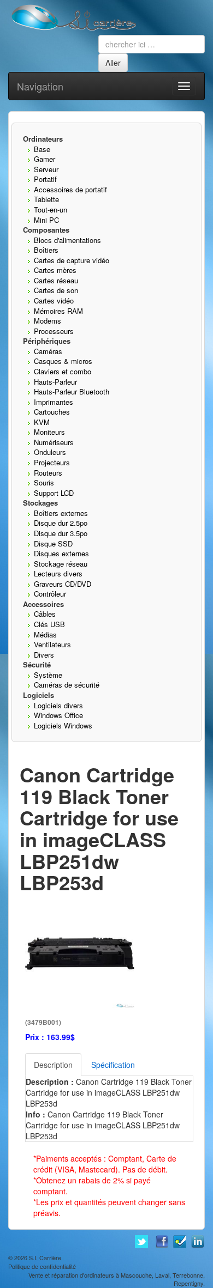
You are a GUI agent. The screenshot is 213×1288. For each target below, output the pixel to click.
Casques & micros (63, 361)
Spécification (113, 1064)
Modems (47, 320)
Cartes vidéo (54, 300)
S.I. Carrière (45, 1257)
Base (42, 149)
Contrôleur (50, 593)
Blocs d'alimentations (67, 240)
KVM (42, 422)
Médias (45, 634)
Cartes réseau (56, 280)
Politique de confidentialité (42, 1266)
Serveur (46, 169)
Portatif (45, 179)
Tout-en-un (50, 209)
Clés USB (49, 624)
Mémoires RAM (58, 311)
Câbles (45, 614)
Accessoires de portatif (70, 189)
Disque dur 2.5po (60, 523)
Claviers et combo (62, 371)
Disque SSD (53, 543)
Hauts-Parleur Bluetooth (71, 391)
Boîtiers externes (61, 513)
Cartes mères (55, 270)
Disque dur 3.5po (60, 533)
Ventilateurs (52, 644)
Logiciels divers (58, 705)
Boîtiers (46, 250)
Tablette (46, 199)
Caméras (48, 351)
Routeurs (48, 472)
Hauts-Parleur (55, 381)
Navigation (40, 86)
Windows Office (58, 715)
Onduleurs (50, 452)
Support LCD (54, 493)
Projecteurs (52, 462)
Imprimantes (53, 402)
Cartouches (52, 411)
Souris (44, 482)
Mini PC (46, 220)
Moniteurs (49, 432)
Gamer (44, 159)
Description (53, 1064)
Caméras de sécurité (66, 684)
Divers (44, 654)
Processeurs (54, 331)
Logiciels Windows (63, 725)
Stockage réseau (60, 563)
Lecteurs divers (58, 573)
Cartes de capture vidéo (71, 260)
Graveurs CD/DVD (62, 584)
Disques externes (61, 553)
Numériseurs (54, 442)
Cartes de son (56, 290)
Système (48, 675)
